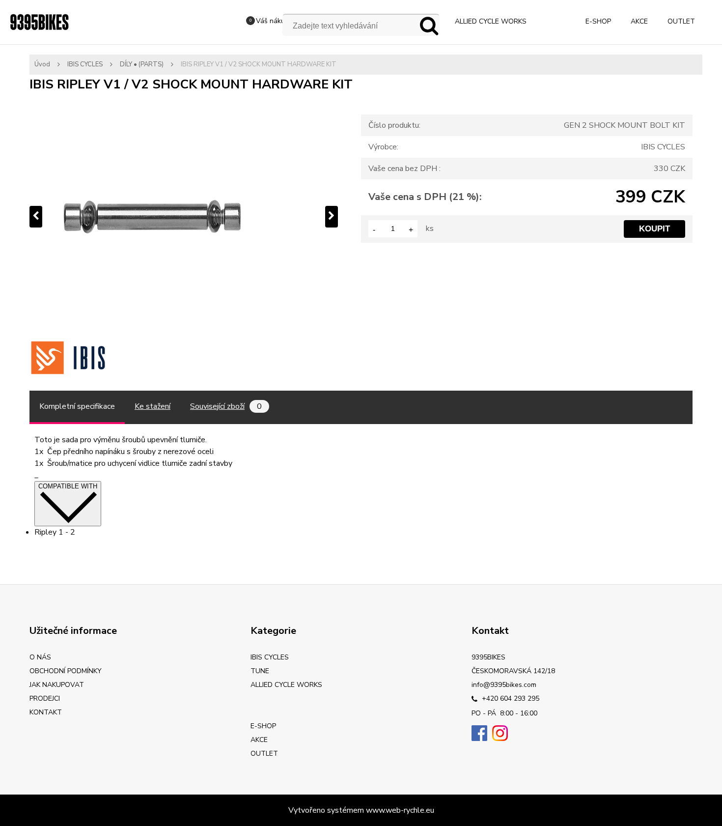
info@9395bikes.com (504, 684)
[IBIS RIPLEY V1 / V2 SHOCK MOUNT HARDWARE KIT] (183, 217)
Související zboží (226, 406)
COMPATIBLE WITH (67, 486)
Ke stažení (152, 406)
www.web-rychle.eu (400, 810)
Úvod (42, 64)
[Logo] (39, 22)
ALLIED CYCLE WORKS (491, 21)
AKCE (639, 21)
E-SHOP (598, 21)
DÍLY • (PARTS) (142, 64)
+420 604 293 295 (509, 698)
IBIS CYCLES (85, 64)
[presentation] (35, 217)
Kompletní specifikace (77, 406)
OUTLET (681, 21)
